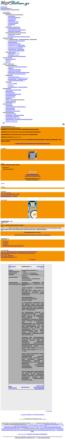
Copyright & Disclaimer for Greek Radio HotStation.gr (32, 414)
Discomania (5, 243)
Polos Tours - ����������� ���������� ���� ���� (19, 251)
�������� (25, 387)
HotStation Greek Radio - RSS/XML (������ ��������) (44, 424)
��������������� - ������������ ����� (18, 253)
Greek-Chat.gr (6, 244)
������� (38, 235)
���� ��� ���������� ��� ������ (39, 387)
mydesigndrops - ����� (7, 255)
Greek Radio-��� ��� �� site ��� (10, 194)
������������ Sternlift (9, 257)
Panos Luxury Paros (5, 254)
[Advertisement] (26, 401)
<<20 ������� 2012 (12, 266)
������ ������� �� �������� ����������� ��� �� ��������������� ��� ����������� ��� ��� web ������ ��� (32, 430)
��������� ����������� (13, 245)
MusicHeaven (6, 241)
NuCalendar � (49, 411)
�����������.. (30, 232)
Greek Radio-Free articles (6, 192)
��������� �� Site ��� (9, 196)
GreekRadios (5, 242)
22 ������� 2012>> (40, 266)
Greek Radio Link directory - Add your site (9, 195)
